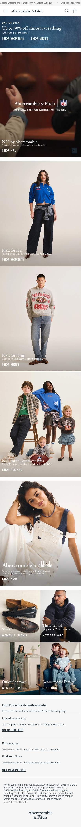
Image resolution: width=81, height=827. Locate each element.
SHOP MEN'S (40, 39)
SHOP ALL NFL (12, 470)
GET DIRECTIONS (14, 770)
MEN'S (22, 636)
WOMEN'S (8, 636)
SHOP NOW (9, 579)
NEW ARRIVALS (53, 636)
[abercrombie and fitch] (27, 11)
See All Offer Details (15, 802)
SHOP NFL (9, 151)
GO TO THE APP (12, 730)
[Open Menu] (4, 11)
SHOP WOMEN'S (13, 39)
